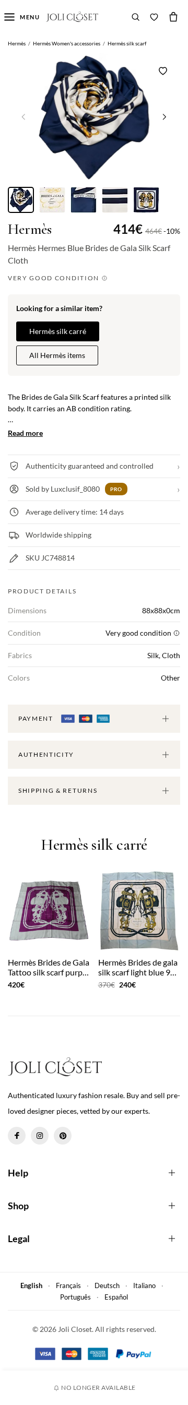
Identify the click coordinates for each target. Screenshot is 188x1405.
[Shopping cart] (173, 16)
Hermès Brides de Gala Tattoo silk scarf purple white (48, 967)
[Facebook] (17, 1136)
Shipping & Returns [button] (57, 790)
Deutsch (107, 1285)
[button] (164, 116)
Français (68, 1285)
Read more (25, 432)
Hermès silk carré (57, 331)
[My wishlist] (154, 16)
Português (75, 1297)
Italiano (144, 1285)
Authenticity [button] (46, 754)
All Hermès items (57, 355)
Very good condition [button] (54, 278)
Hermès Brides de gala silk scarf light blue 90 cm (138, 967)
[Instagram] (40, 1136)
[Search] (136, 16)
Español (116, 1297)
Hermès (30, 229)
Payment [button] (36, 718)
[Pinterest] (63, 1136)
